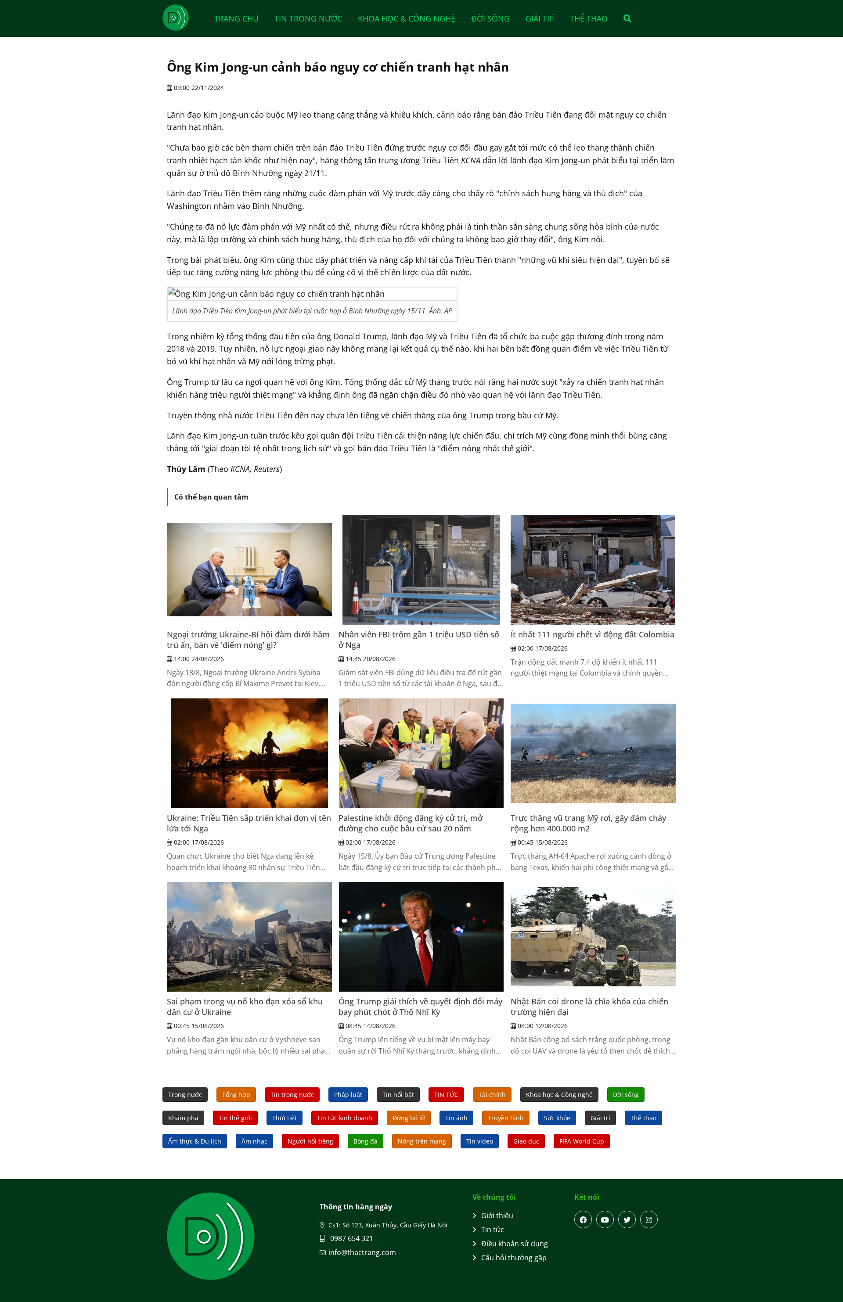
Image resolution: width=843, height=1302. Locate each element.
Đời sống (490, 18)
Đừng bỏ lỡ (409, 1118)
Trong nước (185, 1094)
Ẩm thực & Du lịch (194, 1141)
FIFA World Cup (581, 1141)
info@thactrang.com (362, 1252)
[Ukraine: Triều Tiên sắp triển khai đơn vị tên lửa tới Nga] (249, 753)
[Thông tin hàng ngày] (184, 17)
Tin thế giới (235, 1118)
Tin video (479, 1141)
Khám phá (183, 1118)
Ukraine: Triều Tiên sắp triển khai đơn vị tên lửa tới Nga (249, 823)
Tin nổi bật (398, 1094)
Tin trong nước (308, 18)
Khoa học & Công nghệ (406, 18)
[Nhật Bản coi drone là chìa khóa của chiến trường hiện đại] (593, 937)
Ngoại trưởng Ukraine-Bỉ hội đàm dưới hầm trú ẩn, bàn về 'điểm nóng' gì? (248, 639)
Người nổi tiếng (310, 1141)
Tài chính (492, 1094)
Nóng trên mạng (422, 1141)
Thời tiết (284, 1118)
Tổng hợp (236, 1094)
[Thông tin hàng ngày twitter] (627, 1219)
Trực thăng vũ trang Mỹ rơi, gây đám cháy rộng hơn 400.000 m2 (588, 823)
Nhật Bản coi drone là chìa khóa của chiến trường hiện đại (589, 1006)
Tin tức (492, 1229)
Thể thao (589, 18)
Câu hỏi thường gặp (514, 1257)
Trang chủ (236, 18)
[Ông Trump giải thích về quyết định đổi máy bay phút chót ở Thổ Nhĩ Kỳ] (421, 937)
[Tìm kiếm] (625, 18)
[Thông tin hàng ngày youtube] (605, 1219)
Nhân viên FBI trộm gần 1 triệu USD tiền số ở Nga (419, 639)
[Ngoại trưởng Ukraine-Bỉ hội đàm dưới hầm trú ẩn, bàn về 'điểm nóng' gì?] (249, 570)
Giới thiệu (497, 1215)
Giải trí (540, 18)
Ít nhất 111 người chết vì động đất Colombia (592, 634)
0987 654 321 (350, 1238)
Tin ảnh (456, 1118)
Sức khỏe (557, 1118)
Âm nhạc (254, 1141)
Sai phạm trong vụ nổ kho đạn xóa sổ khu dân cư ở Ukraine (245, 1006)
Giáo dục (526, 1141)
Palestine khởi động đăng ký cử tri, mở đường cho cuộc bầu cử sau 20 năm (411, 823)
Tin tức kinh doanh (344, 1118)
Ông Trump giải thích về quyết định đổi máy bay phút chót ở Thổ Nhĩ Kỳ (420, 1006)
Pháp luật (348, 1094)
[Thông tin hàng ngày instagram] (649, 1219)
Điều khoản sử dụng (514, 1243)
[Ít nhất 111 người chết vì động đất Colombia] (593, 570)
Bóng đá (365, 1141)
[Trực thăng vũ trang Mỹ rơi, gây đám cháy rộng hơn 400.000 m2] (593, 753)
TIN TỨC (446, 1094)
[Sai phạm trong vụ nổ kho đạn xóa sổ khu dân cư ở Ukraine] (249, 937)
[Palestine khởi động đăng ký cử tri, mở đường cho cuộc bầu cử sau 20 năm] (421, 753)
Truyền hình (506, 1118)
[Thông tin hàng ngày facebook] (583, 1219)
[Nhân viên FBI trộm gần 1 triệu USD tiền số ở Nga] (421, 570)
